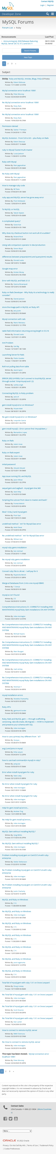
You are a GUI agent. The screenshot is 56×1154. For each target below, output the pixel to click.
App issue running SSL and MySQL (16, 476)
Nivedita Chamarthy (21, 699)
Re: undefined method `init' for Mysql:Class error (23, 535)
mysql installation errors (12, 695)
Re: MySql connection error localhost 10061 (20, 102)
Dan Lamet (18, 1022)
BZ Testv (17, 189)
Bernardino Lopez (20, 432)
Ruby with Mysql (9, 162)
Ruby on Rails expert (11, 452)
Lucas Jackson (19, 153)
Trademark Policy (46, 1145)
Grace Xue (17, 225)
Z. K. (15, 903)
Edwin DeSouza (19, 82)
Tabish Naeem (19, 213)
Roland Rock (18, 236)
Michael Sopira (19, 634)
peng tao (17, 764)
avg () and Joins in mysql (12, 748)
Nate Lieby (18, 776)
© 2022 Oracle (23, 1140)
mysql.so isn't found (10, 595)
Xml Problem (7, 343)
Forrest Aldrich (19, 503)
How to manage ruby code (13, 185)
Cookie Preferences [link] (12, 1149)
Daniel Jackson (19, 299)
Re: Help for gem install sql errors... (16, 819)
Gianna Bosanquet (20, 284)
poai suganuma (19, 962)
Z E (15, 598)
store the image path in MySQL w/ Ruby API (20, 307)
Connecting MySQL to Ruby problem (17, 393)
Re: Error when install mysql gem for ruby (19, 784)
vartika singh (18, 385)
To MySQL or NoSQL (11, 209)
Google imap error (10, 268)
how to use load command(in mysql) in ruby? (21, 760)
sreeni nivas (18, 444)
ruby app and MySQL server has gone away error (23, 197)
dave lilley (17, 492)
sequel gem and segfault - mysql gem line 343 (21, 488)
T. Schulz (17, 587)
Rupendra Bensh (20, 575)
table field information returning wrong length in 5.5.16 (25, 331)
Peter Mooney (19, 94)
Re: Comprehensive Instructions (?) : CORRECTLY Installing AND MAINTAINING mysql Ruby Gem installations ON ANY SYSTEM (27, 627)
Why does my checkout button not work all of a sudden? (26, 233)
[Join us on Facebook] (5, 1120)
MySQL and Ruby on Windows (15, 899)
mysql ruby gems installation (14, 547)
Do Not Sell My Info (17, 1145)
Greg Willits (18, 835)
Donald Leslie (19, 260)
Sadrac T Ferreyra (20, 130)
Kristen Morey (19, 272)
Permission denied (10, 126)
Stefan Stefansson (20, 862)
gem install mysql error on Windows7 (18, 405)
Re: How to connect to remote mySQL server (21, 1042)
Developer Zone (11, 14)
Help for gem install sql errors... (15, 808)
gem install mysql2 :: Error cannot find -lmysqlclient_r (24, 429)
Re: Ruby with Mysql (10, 174)
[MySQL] (8, 6)
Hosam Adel (18, 408)
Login (42, 5)
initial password (9, 464)
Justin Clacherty (19, 891)
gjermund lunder (20, 710)
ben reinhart (18, 551)
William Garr (18, 539)
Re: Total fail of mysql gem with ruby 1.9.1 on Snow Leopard (27, 994)
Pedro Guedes (19, 358)
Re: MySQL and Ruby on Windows (16, 911)
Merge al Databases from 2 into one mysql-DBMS (23, 583)
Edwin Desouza (19, 141)
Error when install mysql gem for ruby (18, 772)
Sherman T (18, 687)
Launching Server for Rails (13, 355)
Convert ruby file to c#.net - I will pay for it (20, 571)
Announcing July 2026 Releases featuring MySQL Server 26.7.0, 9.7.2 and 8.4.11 (19, 42)
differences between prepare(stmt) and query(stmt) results (27, 257)
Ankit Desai (18, 527)
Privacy (6, 1145)
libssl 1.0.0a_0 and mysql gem (14, 512)
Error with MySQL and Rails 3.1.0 (16, 280)
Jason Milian (18, 480)
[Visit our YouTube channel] (15, 1120)
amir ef (16, 397)
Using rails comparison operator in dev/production (23, 245)
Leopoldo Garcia (20, 420)
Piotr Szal (17, 515)
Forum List (7, 27)
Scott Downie (19, 1010)
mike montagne (19, 616)
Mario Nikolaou (19, 323)
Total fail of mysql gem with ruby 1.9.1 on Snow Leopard (26, 982)
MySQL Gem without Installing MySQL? (19, 831)
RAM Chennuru (19, 1034)
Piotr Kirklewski (19, 201)
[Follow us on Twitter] (10, 1120)
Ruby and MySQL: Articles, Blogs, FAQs (25, 79)
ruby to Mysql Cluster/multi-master (17, 150)
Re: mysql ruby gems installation (16, 559)
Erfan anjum (18, 752)
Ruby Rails (17, 106)
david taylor (18, 370)
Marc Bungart (19, 651)
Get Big (16, 346)
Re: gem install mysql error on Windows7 (19, 417)
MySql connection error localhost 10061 (19, 90)
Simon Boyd (18, 248)
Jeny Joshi (17, 311)
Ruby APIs (6, 707)
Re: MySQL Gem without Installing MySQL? (20, 843)
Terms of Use (32, 1145)
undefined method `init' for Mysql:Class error (21, 524)
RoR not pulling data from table (15, 366)
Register (50, 5)
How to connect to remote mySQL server (19, 1030)
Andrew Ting (18, 811)
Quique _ (17, 740)
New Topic (28, 57)
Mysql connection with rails (13, 319)
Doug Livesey (19, 986)
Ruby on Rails (8, 440)
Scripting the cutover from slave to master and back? (24, 500)
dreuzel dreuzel (19, 468)
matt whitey (18, 669)
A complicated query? (11, 221)
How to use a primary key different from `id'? (21, 736)
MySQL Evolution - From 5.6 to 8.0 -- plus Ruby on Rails (25, 138)
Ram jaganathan (20, 165)
